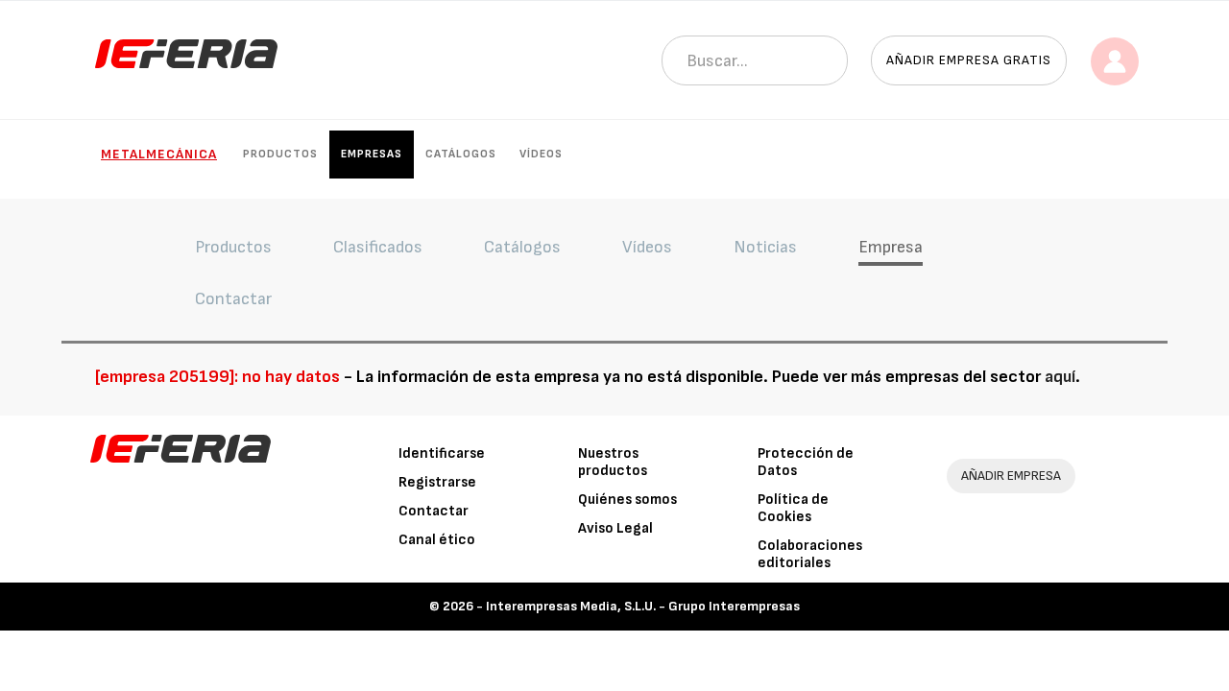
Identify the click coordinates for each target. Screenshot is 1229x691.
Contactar (433, 511)
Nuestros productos (612, 462)
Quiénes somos (627, 499)
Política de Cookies (793, 508)
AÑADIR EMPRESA (1011, 475)
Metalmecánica (159, 154)
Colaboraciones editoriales (810, 554)
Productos (280, 154)
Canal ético (436, 540)
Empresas (371, 154)
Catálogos (460, 154)
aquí (1060, 377)
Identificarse (441, 453)
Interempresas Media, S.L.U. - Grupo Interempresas (643, 606)
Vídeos (541, 154)
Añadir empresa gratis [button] (968, 60)
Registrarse (437, 482)
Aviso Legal (615, 528)
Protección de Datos (806, 462)
